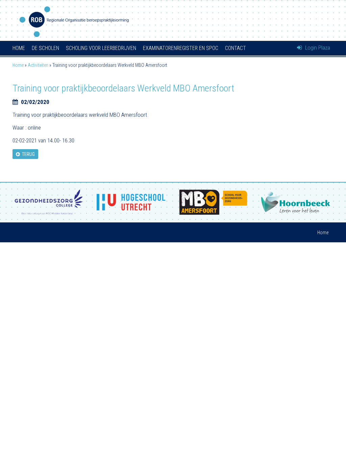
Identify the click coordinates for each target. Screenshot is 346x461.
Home (19, 48)
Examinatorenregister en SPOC (180, 48)
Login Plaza (317, 47)
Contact (235, 48)
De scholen (45, 48)
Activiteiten (38, 65)
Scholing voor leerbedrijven (101, 48)
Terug (27, 154)
